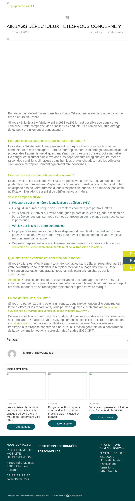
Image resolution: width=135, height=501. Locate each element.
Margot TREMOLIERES (38, 352)
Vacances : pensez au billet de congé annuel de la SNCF (108, 409)
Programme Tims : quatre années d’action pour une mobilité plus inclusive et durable (64, 412)
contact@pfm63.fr (18, 479)
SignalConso (21, 323)
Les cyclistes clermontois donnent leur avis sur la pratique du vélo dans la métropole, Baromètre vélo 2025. (23, 413)
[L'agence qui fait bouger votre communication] (74, 496)
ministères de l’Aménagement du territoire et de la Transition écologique (57, 246)
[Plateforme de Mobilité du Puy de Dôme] (20, 6)
